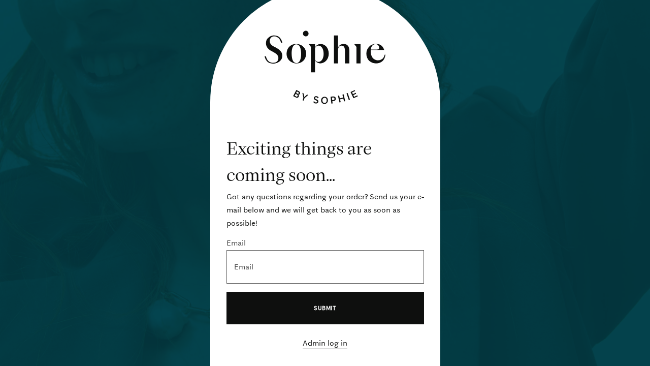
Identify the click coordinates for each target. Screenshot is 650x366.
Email (236, 243)
